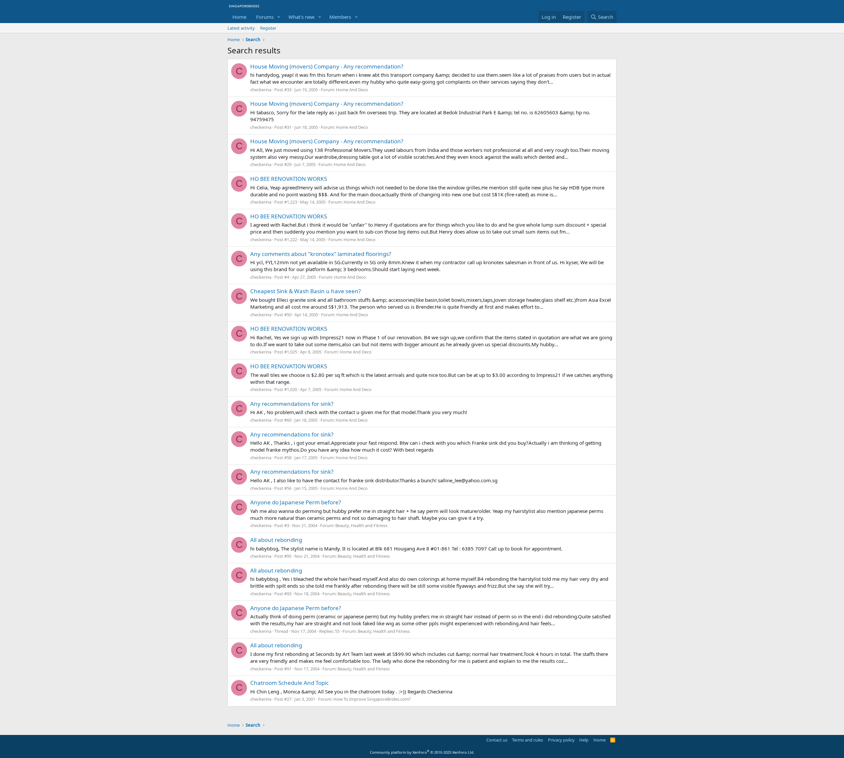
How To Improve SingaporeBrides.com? (372, 699)
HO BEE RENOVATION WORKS (288, 178)
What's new (301, 17)
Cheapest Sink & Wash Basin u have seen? (305, 291)
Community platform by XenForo (422, 752)
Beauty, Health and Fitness (361, 525)
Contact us (496, 740)
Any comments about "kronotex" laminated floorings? (320, 254)
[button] (279, 17)
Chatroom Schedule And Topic (289, 683)
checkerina (260, 90)
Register (268, 28)
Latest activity (241, 28)
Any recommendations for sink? (291, 403)
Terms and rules (527, 740)
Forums (265, 17)
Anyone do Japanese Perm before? (295, 502)
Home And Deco (352, 90)
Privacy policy (561, 740)
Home (239, 17)
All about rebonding (276, 540)
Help (583, 740)
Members (340, 17)
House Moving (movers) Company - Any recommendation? (326, 66)
